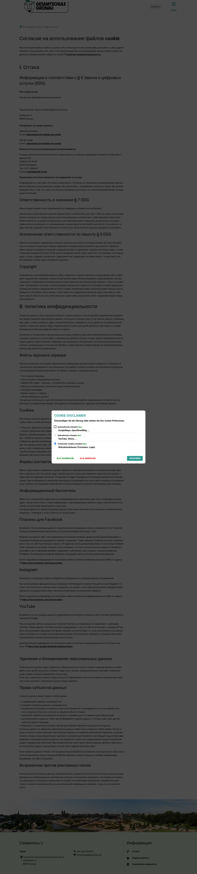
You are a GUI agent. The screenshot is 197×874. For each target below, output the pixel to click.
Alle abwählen (88, 458)
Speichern (134, 458)
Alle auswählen (65, 458)
